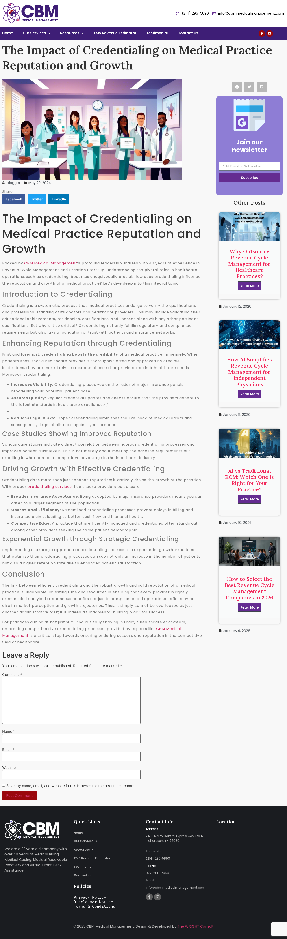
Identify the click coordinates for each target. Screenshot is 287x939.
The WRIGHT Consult (195, 926)
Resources (69, 33)
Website (9, 767)
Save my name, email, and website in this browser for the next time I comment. (73, 785)
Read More (249, 285)
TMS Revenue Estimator (115, 33)
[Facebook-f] (262, 33)
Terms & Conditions (94, 906)
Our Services (34, 33)
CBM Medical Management (50, 263)
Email (8, 749)
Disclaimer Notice (93, 902)
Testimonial (157, 33)
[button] (13, 199)
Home (7, 33)
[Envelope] (269, 33)
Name (8, 731)
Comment (12, 674)
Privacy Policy (90, 897)
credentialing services (50, 486)
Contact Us (187, 33)
